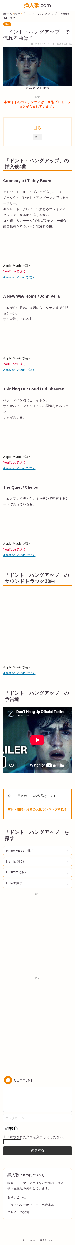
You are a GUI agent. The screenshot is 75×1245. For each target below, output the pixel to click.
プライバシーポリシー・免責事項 (31, 1204)
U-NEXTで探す (17, 872)
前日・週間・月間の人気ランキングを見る (37, 809)
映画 (7, 24)
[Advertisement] (37, 935)
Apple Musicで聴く (17, 265)
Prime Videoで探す (20, 850)
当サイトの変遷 (18, 1212)
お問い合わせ (17, 1197)
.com (37, 5)
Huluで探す (14, 883)
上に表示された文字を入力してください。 (34, 1137)
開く (37, 136)
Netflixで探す (15, 861)
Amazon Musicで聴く (19, 277)
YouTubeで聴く (14, 271)
